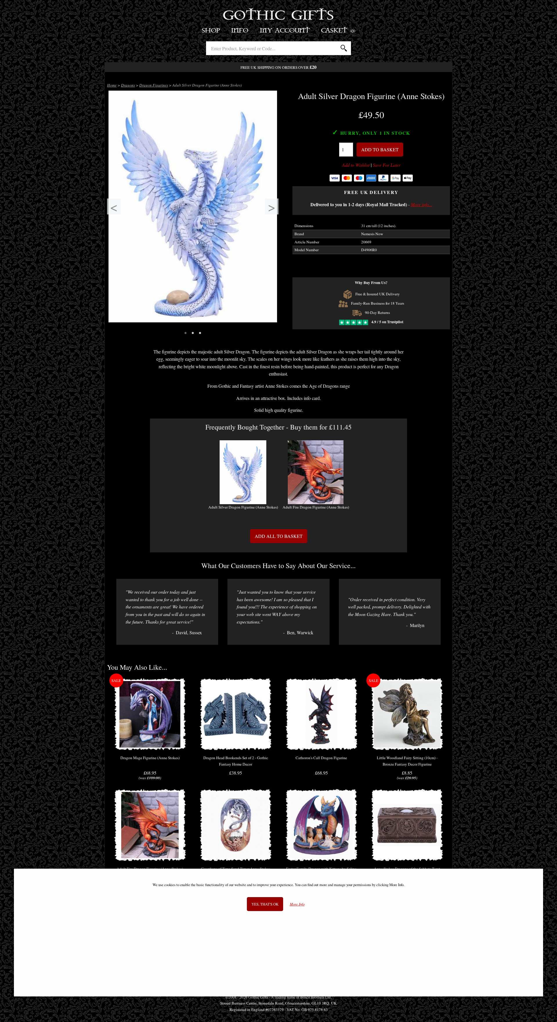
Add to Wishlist (356, 165)
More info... (421, 204)
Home (112, 85)
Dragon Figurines (153, 85)
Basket (338, 30)
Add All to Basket (279, 536)
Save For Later (386, 165)
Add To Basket (380, 149)
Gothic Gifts (278, 16)
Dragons (128, 85)
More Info (297, 904)
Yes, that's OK (265, 903)
